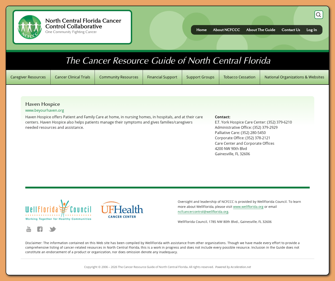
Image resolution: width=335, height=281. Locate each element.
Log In (312, 30)
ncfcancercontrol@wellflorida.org (203, 211)
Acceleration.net (241, 267)
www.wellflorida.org (248, 206)
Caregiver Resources (28, 77)
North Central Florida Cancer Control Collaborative (83, 23)
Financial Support (162, 77)
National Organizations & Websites (294, 77)
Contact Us (291, 30)
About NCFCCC (226, 30)
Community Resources (118, 77)
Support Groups (200, 77)
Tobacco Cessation (239, 77)
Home (201, 30)
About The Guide (260, 30)
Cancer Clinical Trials (72, 77)
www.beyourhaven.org (44, 110)
